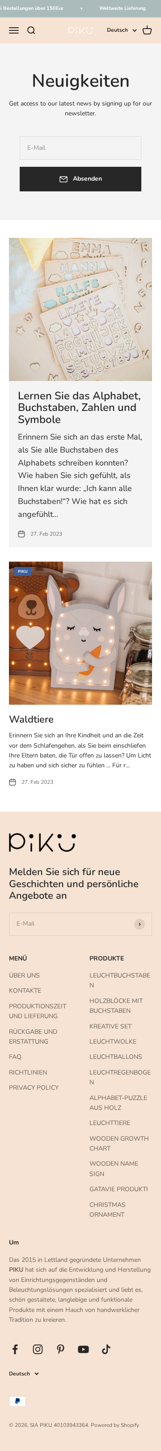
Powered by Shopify (115, 1425)
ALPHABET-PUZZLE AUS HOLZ (118, 1103)
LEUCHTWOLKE (112, 1041)
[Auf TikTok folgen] (106, 1349)
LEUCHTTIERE (109, 1123)
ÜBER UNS (24, 975)
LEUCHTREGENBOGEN (120, 1077)
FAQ (15, 1057)
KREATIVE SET (110, 1026)
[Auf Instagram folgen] (38, 1349)
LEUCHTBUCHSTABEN (119, 980)
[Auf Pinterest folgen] (61, 1349)
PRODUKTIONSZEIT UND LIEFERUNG (37, 1011)
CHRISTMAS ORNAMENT (107, 1210)
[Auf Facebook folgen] (15, 1349)
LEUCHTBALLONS (115, 1057)
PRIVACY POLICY (34, 1087)
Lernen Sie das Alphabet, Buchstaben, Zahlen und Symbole (79, 408)
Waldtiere (31, 719)
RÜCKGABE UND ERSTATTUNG (33, 1037)
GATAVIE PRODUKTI (118, 1189)
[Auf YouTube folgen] (83, 1349)
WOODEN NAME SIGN (113, 1168)
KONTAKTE (25, 990)
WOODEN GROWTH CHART (119, 1143)
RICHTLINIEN (28, 1072)
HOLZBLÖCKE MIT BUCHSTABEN (116, 1006)
